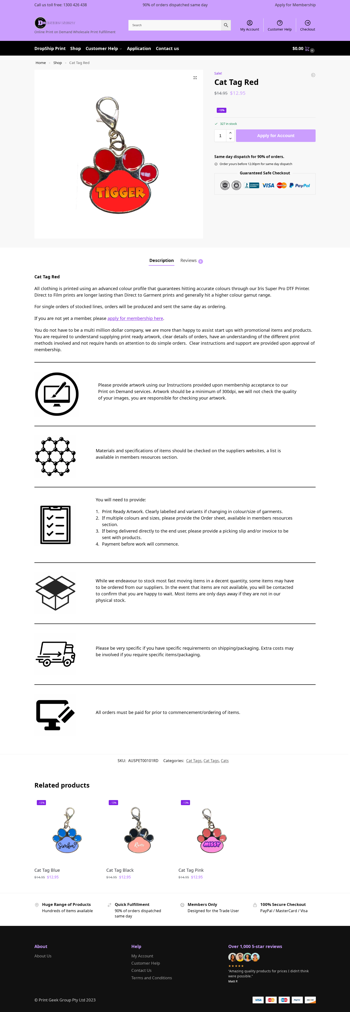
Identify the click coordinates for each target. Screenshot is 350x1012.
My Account (249, 29)
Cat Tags (194, 760)
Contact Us (141, 970)
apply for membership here (135, 318)
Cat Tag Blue (47, 870)
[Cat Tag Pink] (313, 75)
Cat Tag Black (120, 870)
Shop (57, 62)
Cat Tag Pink (191, 870)
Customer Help (280, 29)
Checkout (307, 29)
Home (41, 62)
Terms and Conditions (151, 977)
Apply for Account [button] (66, 888)
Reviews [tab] (190, 260)
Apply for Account (275, 135)
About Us (42, 956)
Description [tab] (161, 260)
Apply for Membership (295, 4)
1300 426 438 (75, 4)
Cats (225, 760)
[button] (304, 48)
